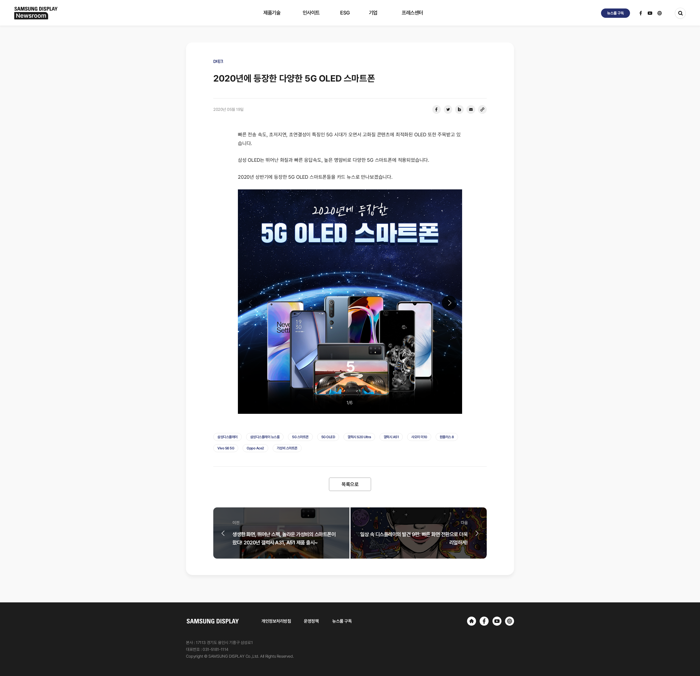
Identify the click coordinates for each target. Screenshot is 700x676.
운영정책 (311, 621)
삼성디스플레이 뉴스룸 (265, 437)
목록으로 (350, 484)
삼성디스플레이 (227, 437)
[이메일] (470, 109)
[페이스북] (436, 109)
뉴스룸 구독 (342, 621)
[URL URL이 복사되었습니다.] (482, 109)
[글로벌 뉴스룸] (509, 621)
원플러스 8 (447, 437)
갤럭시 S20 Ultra (359, 437)
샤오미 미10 (419, 437)
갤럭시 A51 (391, 437)
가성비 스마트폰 (287, 448)
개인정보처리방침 (276, 621)
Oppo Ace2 (255, 448)
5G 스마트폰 (300, 437)
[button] (449, 303)
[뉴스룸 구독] (615, 13)
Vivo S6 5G (225, 448)
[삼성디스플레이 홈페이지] (471, 621)
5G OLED (328, 437)
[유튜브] (496, 621)
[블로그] (459, 109)
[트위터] (448, 109)
